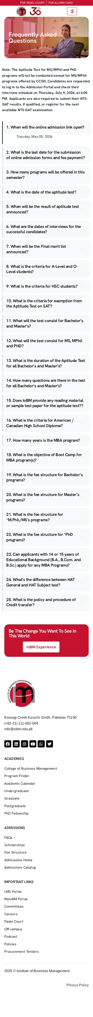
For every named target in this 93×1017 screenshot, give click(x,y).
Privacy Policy (77, 985)
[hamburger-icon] (72, 11)
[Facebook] (7, 743)
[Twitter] (49, 743)
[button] (47, 127)
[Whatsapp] (41, 743)
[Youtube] (32, 743)
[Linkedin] (16, 743)
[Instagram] (24, 743)
